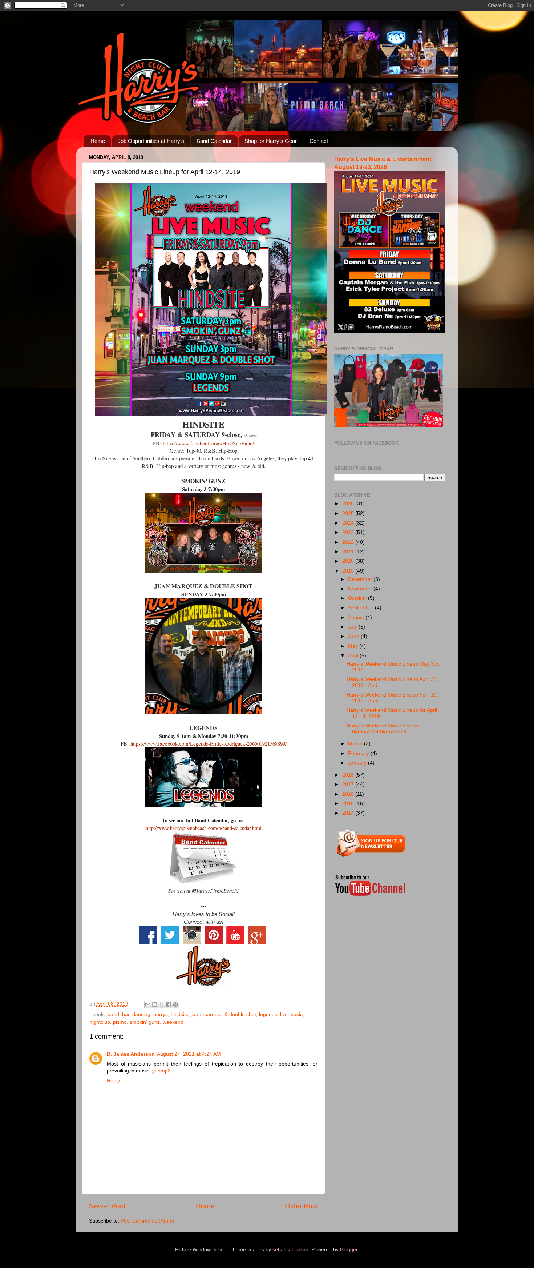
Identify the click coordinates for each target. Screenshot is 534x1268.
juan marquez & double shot (223, 1014)
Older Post (301, 1206)
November (360, 588)
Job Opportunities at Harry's (151, 141)
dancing (141, 1014)
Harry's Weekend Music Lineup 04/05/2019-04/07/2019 (382, 728)
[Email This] (147, 1004)
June (354, 636)
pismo (120, 1022)
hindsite (180, 1014)
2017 (348, 784)
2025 (348, 513)
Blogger (348, 1249)
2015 (348, 803)
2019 (348, 571)
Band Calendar (214, 141)
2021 (348, 551)
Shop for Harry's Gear (270, 141)
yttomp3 (161, 1071)
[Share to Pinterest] (175, 1004)
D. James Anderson (131, 1054)
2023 (348, 532)
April (354, 655)
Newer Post (107, 1206)
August (356, 617)
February (359, 753)
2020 (348, 561)
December (360, 579)
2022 (348, 542)
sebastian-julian (290, 1249)
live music (291, 1014)
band (113, 1014)
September (361, 607)
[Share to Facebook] (168, 1004)
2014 (348, 813)
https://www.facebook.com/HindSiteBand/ (208, 443)
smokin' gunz (145, 1022)
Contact (319, 141)
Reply (113, 1080)
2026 (348, 503)
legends (268, 1014)
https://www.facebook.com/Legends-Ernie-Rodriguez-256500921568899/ (208, 743)
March (356, 743)
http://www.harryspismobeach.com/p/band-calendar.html (204, 827)
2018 (348, 775)
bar (125, 1014)
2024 (348, 523)
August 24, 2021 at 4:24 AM (189, 1054)
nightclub (99, 1022)
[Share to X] (161, 1004)
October (358, 598)
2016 (348, 794)
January (358, 763)
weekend (173, 1022)
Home (97, 141)
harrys (160, 1014)
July (353, 627)
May (353, 646)
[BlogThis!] (154, 1004)
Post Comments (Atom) (147, 1221)
